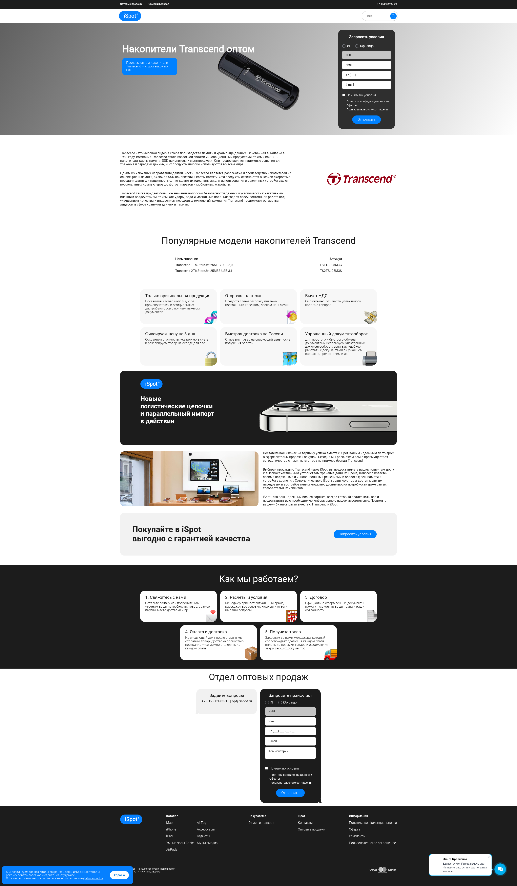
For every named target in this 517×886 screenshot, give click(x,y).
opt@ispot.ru (242, 701)
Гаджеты (203, 836)
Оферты (352, 105)
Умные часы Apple (180, 843)
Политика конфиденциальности (373, 823)
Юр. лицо (367, 46)
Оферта (354, 829)
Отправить (366, 119)
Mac (169, 823)
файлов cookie (93, 878)
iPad (169, 836)
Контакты (305, 823)
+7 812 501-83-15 (215, 701)
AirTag (201, 823)
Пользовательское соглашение (372, 843)
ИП (349, 46)
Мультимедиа (207, 843)
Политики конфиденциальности (368, 101)
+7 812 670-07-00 (387, 3)
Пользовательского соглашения (368, 109)
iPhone (171, 829)
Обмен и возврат (158, 3)
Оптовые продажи (131, 3)
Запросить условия (355, 534)
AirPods (171, 849)
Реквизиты (357, 836)
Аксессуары (206, 829)
